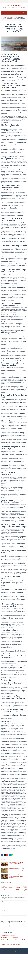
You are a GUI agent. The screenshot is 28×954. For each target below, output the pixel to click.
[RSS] (14, 1)
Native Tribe (22, 951)
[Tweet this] (5, 855)
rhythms (22, 67)
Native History (8, 882)
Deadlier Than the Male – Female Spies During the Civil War (13, 939)
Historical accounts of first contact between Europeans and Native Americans (16, 876)
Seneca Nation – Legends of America (7, 887)
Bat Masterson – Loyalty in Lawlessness (9, 937)
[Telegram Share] (10, 855)
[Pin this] (7, 855)
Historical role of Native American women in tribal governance (16, 862)
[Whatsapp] (12, 855)
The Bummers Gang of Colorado (8, 935)
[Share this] (2, 855)
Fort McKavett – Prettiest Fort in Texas (9, 942)
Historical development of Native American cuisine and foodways (16, 869)
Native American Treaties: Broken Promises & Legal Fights (21, 888)
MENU (24, 12)
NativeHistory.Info (14, 5)
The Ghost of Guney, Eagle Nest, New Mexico (10, 944)
